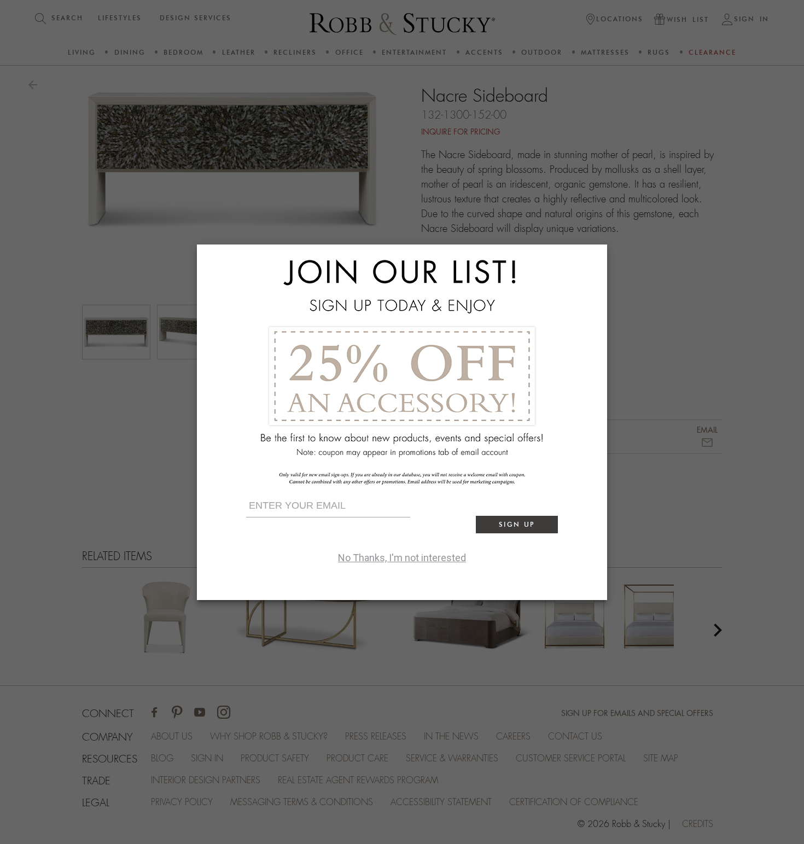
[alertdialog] (402, 422)
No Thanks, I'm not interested (402, 557)
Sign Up (517, 524)
